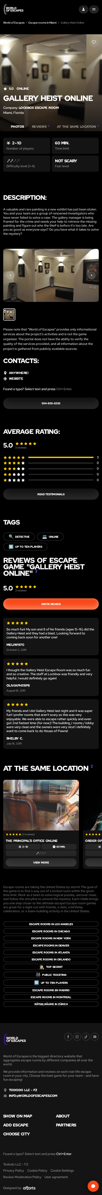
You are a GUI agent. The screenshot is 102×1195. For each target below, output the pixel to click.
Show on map (17, 1116)
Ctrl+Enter (63, 389)
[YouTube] (95, 1037)
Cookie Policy (37, 1170)
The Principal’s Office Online (32, 841)
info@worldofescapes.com (33, 1096)
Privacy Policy (13, 1170)
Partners (66, 1125)
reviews (20, 447)
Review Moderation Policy (22, 1177)
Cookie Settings (62, 1170)
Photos (17, 127)
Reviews (40, 127)
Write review (51, 604)
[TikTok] (86, 1037)
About (63, 1116)
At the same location (78, 127)
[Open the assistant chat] (93, 1186)
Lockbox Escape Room (39, 108)
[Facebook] (68, 1037)
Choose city (16, 1134)
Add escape (15, 1125)
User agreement (56, 1177)
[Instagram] (77, 1037)
